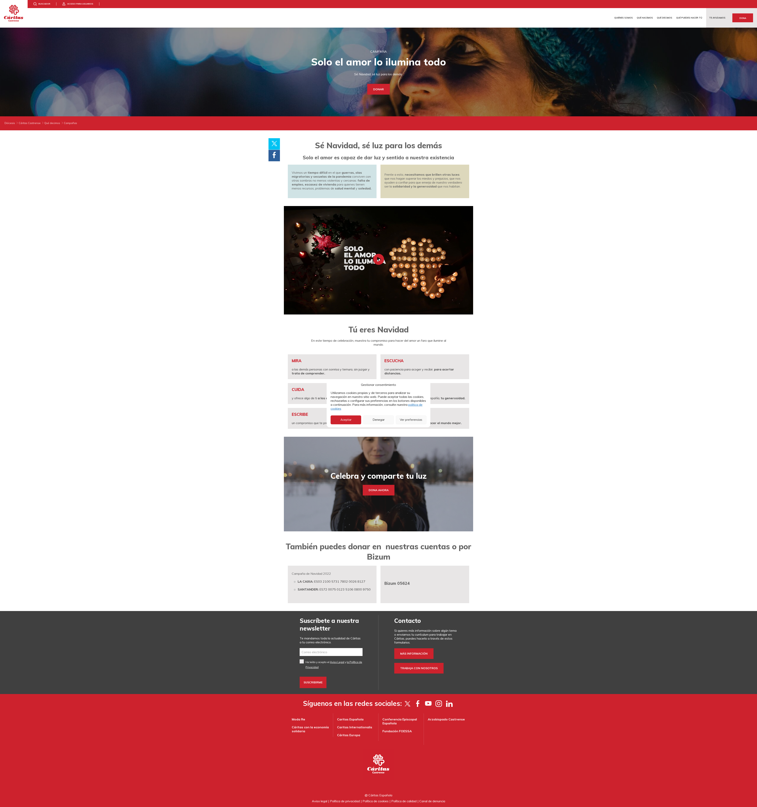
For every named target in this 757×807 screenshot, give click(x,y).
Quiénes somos (623, 17)
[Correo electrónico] (331, 652)
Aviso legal (319, 801)
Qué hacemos (645, 17)
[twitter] (407, 703)
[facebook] (418, 703)
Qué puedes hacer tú (689, 17)
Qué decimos (664, 17)
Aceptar (345, 420)
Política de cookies (376, 801)
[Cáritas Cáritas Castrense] (14, 14)
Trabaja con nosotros (419, 668)
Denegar (379, 420)
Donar (378, 89)
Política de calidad (404, 801)
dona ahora (379, 490)
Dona (742, 18)
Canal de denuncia (432, 801)
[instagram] (439, 703)
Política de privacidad (345, 801)
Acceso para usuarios (80, 4)
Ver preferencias (411, 420)
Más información (414, 653)
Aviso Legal (337, 662)
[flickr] (449, 703)
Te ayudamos (717, 17)
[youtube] (428, 703)
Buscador (44, 4)
